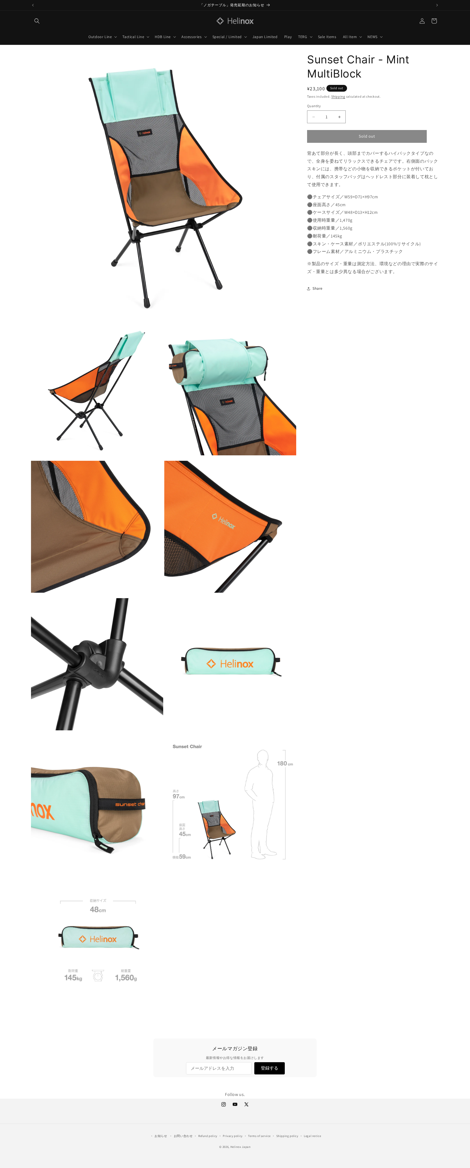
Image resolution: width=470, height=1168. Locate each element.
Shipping (338, 96)
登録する (269, 1068)
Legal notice (312, 1136)
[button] (37, 21)
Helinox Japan (240, 1147)
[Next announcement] (437, 5)
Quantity (314, 106)
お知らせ (160, 1136)
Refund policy (207, 1136)
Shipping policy (287, 1136)
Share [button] (318, 288)
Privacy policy (232, 1136)
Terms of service (259, 1136)
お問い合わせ (183, 1136)
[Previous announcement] (33, 5)
